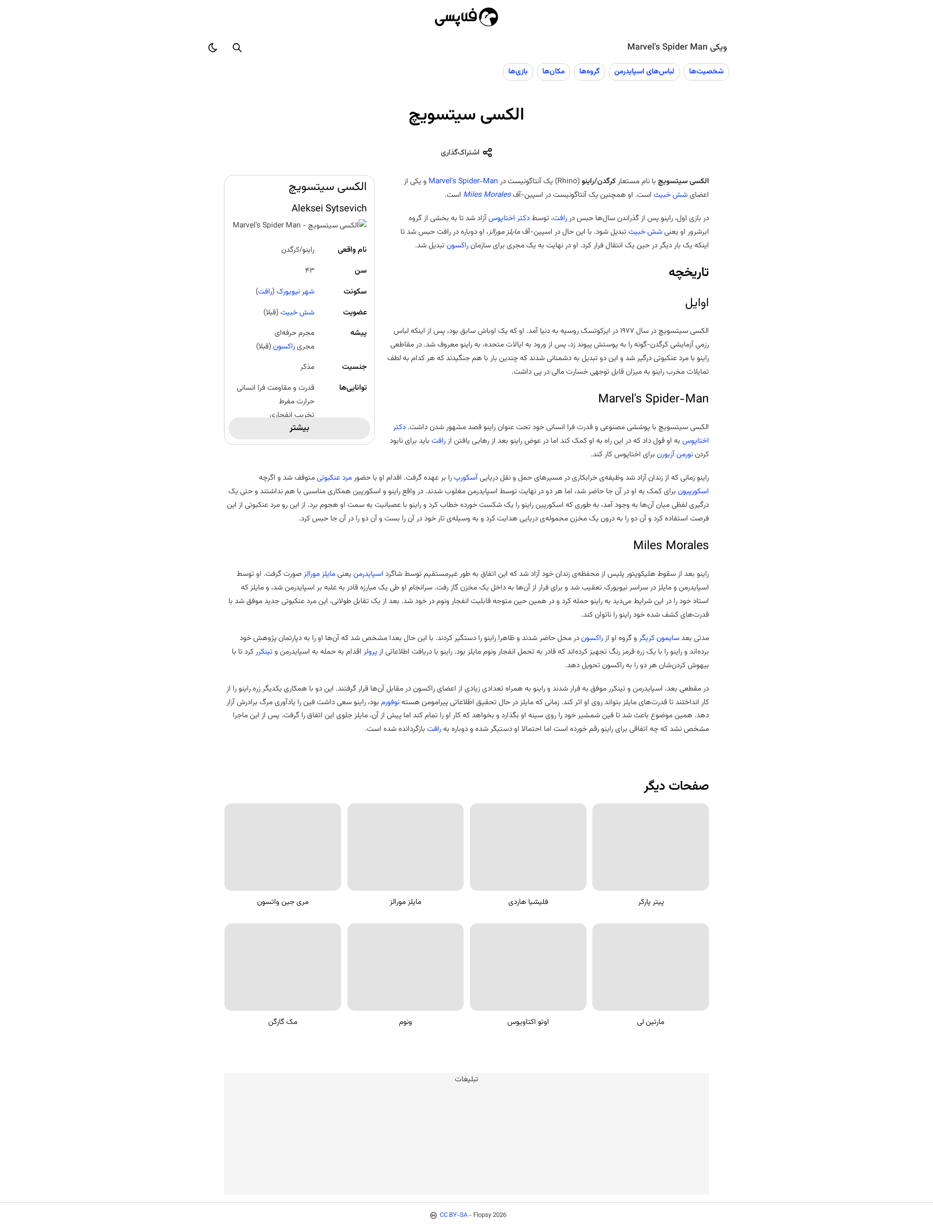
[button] (237, 47)
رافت (265, 291)
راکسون (284, 346)
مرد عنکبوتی (334, 478)
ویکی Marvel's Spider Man (677, 47)
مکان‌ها (553, 71)
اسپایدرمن (367, 574)
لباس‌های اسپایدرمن (644, 71)
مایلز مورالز (319, 574)
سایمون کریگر (659, 638)
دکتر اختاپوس (509, 218)
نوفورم (389, 702)
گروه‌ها (589, 71)
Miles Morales (487, 195)
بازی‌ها (518, 71)
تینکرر (263, 652)
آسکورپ (466, 478)
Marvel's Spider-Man (463, 181)
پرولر (369, 652)
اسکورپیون (693, 491)
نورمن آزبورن (675, 454)
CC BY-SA (453, 1215)
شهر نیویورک (295, 291)
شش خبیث (297, 312)
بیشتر (299, 428)
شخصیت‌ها (706, 71)
